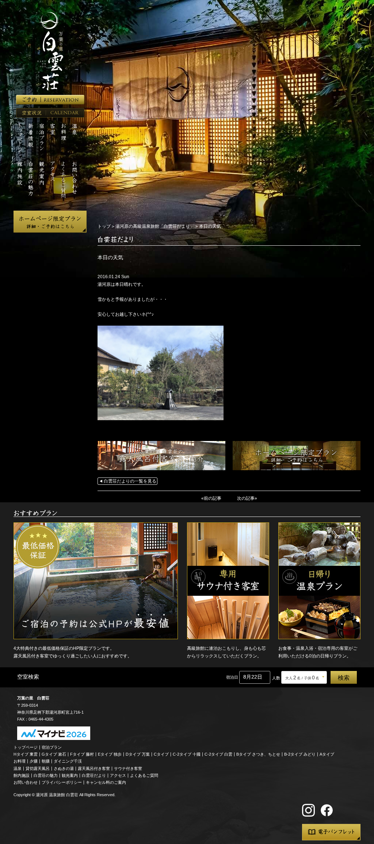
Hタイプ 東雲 (26, 754)
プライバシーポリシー (62, 782)
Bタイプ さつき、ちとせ (258, 754)
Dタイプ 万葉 (138, 754)
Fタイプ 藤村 (82, 754)
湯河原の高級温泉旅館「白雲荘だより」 (154, 226)
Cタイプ (161, 754)
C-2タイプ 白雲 (218, 754)
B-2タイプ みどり (300, 754)
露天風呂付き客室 (94, 768)
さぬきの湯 (64, 768)
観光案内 (70, 775)
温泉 (18, 768)
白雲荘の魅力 (46, 775)
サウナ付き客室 (128, 768)
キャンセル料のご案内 (106, 782)
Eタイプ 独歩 (110, 754)
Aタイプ (327, 754)
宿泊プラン (52, 747)
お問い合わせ (26, 782)
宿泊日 (232, 677)
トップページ (26, 747)
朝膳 (46, 761)
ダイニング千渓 (68, 761)
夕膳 (34, 761)
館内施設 (22, 775)
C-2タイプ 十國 (187, 754)
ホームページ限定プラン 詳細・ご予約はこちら (50, 222)
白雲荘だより (94, 775)
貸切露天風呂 (38, 768)
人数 (276, 678)
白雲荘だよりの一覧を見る (130, 481)
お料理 (20, 761)
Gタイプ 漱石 (54, 754)
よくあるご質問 (144, 775)
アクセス (118, 775)
